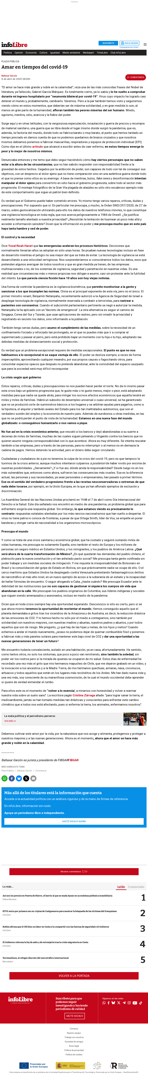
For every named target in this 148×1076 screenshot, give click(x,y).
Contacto (74, 1029)
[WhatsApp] (104, 1003)
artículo (37, 146)
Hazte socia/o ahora (74, 821)
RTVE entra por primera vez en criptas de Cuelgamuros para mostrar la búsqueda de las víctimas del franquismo (60, 911)
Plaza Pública (7, 771)
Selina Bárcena (9, 899)
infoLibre (7, 915)
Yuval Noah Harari (20, 246)
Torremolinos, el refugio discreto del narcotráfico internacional (36, 958)
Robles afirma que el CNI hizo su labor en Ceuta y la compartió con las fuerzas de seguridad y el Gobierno (56, 926)
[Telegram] (124, 1003)
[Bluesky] (113, 1003)
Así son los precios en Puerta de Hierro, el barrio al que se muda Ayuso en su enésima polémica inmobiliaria (57, 895)
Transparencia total (128, 47)
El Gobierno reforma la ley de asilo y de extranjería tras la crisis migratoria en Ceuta (45, 942)
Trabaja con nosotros (74, 1037)
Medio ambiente (71, 52)
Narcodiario (8, 961)
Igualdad (55, 52)
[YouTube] (135, 1003)
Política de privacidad (74, 1050)
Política (8, 52)
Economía (31, 52)
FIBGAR (73, 760)
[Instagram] (129, 1003)
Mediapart (88, 52)
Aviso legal (74, 1046)
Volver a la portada (74, 976)
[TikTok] (140, 1003)
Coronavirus (40, 771)
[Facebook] (109, 1003)
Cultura (43, 52)
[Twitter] (119, 1003)
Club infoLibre (118, 52)
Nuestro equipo (74, 1033)
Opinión (19, 52)
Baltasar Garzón (24, 771)
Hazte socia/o (74, 1016)
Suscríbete (108, 43)
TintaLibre (102, 52)
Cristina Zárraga (84, 695)
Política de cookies (74, 1054)
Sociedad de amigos (74, 1041)
